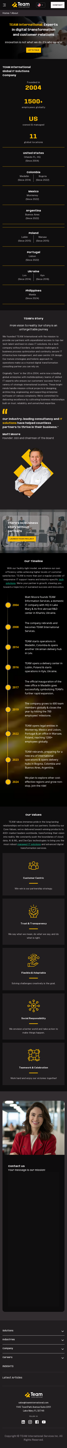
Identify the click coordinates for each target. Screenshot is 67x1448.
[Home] (33, 1395)
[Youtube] (44, 1422)
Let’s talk (33, 50)
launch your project (22, 539)
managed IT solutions (29, 844)
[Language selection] (40, 5)
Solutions (7, 1331)
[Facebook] (37, 1422)
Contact (58, 5)
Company (7, 1348)
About (14, 13)
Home (5, 13)
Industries (8, 1340)
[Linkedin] (23, 1422)
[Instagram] (30, 1422)
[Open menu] (4, 5)
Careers (7, 1357)
